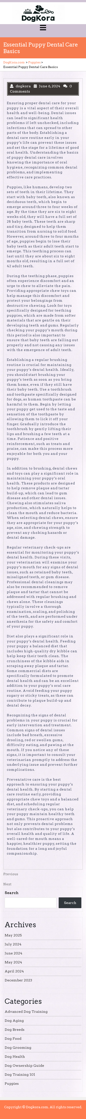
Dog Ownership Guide (24, 1065)
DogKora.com (13, 62)
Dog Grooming (18, 1047)
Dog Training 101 (20, 1074)
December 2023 (18, 980)
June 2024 (13, 953)
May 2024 (13, 962)
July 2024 (13, 944)
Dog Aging (14, 1021)
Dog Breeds (14, 1030)
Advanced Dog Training (26, 1012)
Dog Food (13, 1039)
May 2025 (13, 935)
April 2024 (14, 971)
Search (12, 893)
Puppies (34, 62)
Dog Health (15, 1056)
